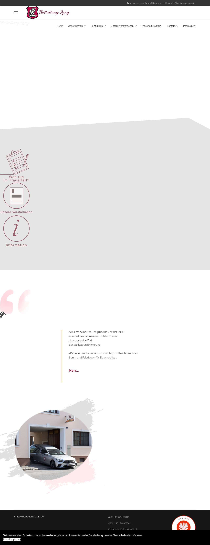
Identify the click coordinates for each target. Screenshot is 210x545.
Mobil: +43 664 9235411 (120, 523)
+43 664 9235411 (155, 3)
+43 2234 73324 (136, 3)
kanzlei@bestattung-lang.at (181, 3)
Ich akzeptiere (12, 539)
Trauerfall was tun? (152, 26)
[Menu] (16, 12)
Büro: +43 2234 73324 (118, 516)
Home (60, 26)
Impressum (189, 26)
